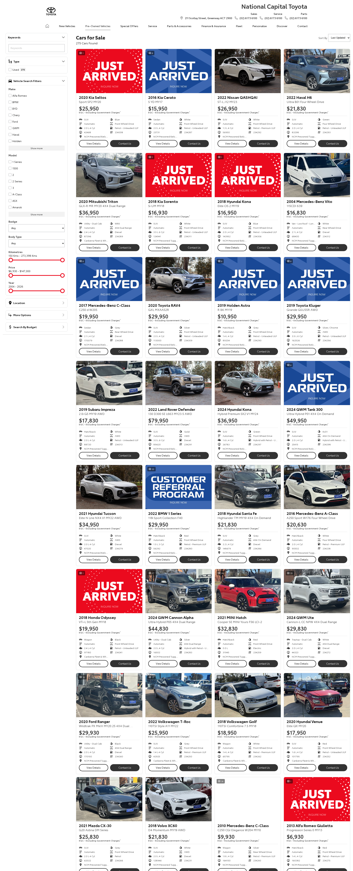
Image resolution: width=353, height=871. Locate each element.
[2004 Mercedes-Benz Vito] (317, 175)
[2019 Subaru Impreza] (109, 383)
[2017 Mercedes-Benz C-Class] (109, 279)
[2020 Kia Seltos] (109, 71)
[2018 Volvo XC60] (178, 799)
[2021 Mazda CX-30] (109, 799)
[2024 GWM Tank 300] (317, 383)
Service (152, 26)
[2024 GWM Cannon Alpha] (178, 591)
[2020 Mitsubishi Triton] (109, 175)
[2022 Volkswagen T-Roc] (178, 695)
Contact (302, 26)
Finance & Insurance (213, 26)
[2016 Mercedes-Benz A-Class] (317, 487)
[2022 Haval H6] (317, 71)
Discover (282, 26)
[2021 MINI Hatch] (248, 591)
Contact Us (124, 143)
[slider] (11, 260)
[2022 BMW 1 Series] (178, 487)
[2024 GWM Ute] (317, 591)
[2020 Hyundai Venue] (317, 695)
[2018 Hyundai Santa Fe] (248, 487)
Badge (13, 221)
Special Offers (129, 26)
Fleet (239, 26)
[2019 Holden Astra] (248, 279)
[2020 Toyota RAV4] (178, 279)
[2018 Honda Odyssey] (109, 591)
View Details (94, 143)
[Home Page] (51, 11)
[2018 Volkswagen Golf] (248, 695)
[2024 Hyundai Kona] (248, 383)
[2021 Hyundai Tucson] (109, 487)
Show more (37, 148)
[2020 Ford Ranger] (109, 695)
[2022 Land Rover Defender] (178, 383)
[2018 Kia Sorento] (178, 175)
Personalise (259, 26)
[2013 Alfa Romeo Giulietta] (317, 799)
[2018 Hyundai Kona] (248, 175)
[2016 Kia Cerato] (178, 71)
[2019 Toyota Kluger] (317, 279)
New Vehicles (67, 26)
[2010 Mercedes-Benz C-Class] (248, 799)
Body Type (15, 237)
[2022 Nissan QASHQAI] (248, 71)
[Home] (47, 26)
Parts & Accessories (179, 26)
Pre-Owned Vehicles (97, 26)
